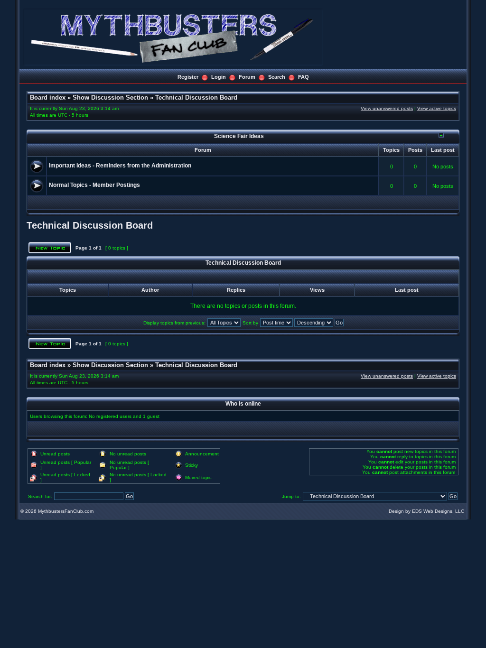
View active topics (436, 108)
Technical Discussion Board (196, 97)
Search (276, 77)
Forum (247, 77)
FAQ (303, 77)
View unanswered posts (387, 108)
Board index (47, 97)
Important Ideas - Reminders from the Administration (120, 165)
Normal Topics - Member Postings (94, 185)
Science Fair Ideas (239, 136)
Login (218, 77)
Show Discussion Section (110, 97)
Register (188, 77)
